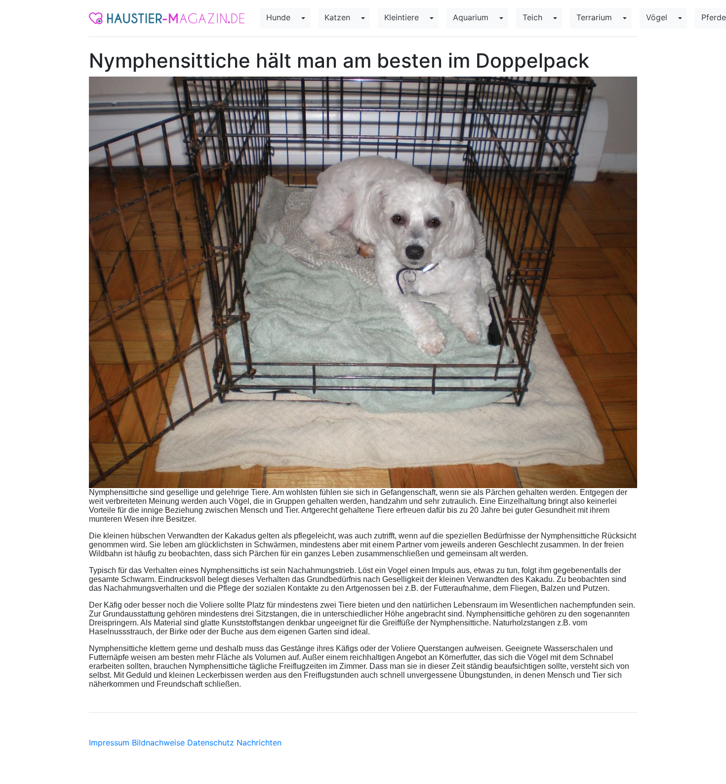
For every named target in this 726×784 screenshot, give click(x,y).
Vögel (656, 17)
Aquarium (470, 17)
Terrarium (594, 17)
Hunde (278, 17)
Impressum (109, 742)
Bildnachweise (158, 742)
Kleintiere (401, 17)
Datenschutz (210, 742)
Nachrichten (259, 742)
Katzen (337, 17)
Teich (532, 17)
